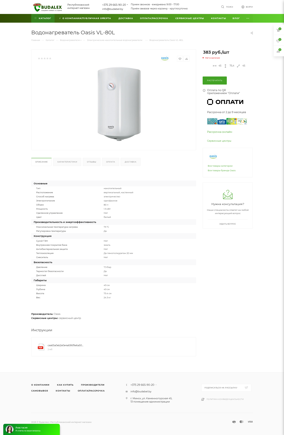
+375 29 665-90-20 (114, 4)
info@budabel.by (112, 9)
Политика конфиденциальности (225, 399)
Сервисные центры (219, 140)
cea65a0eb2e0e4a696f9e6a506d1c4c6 (66, 345)
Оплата (110, 162)
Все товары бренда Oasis (222, 170)
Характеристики (67, 162)
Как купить (65, 384)
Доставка (130, 162)
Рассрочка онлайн (219, 131)
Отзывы (91, 162)
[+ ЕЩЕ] (248, 18)
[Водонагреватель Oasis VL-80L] (119, 104)
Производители (92, 384)
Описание (41, 162)
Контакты (63, 390)
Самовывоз (39, 390)
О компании (40, 384)
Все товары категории (220, 165)
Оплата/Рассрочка (91, 390)
